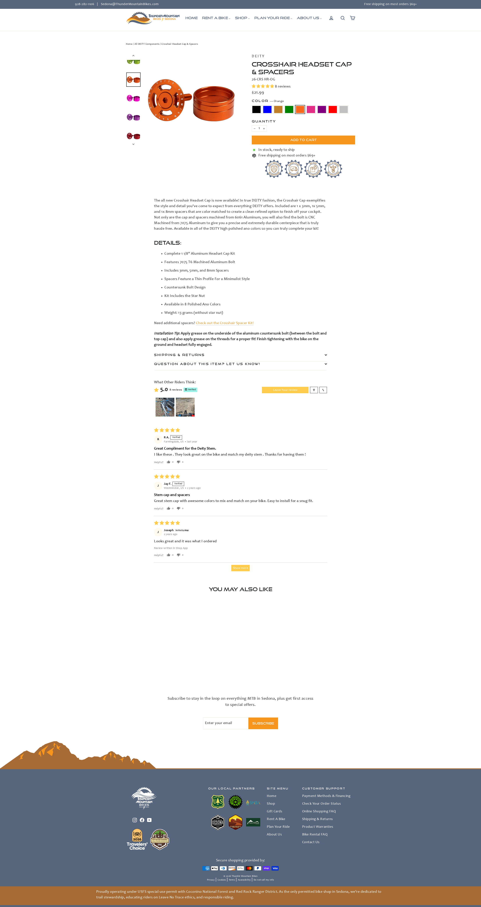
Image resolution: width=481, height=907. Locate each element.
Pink (311, 109)
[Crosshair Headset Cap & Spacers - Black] (128, 670)
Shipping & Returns (179, 355)
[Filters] (314, 390)
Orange (300, 109)
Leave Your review (285, 390)
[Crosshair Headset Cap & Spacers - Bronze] (137, 670)
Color (268, 101)
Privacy (211, 880)
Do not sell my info (264, 880)
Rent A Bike (276, 819)
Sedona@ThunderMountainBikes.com (130, 4)
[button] (263, 87)
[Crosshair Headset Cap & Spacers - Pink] (151, 670)
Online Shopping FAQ (319, 811)
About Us (274, 834)
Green (289, 109)
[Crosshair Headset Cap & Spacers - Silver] (128, 674)
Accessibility (244, 880)
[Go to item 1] (165, 407)
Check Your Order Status (321, 804)
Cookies (222, 880)
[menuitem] (191, 18)
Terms (232, 880)
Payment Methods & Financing (326, 796)
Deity (258, 56)
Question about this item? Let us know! (207, 364)
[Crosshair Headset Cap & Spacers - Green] (142, 670)
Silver (343, 109)
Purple (322, 109)
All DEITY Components (147, 44)
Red (332, 109)
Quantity (264, 121)
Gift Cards (274, 811)
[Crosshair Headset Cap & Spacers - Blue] (133, 670)
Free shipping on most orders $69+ (390, 4)
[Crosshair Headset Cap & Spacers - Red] (161, 670)
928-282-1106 (84, 4)
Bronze (278, 109)
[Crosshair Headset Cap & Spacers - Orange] (147, 670)
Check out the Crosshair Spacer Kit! (225, 323)
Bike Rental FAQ (315, 834)
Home (129, 44)
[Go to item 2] (185, 407)
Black (256, 109)
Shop (271, 804)
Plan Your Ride (278, 827)
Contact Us (311, 842)
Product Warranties (317, 827)
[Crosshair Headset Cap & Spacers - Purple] (156, 670)
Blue (267, 109)
